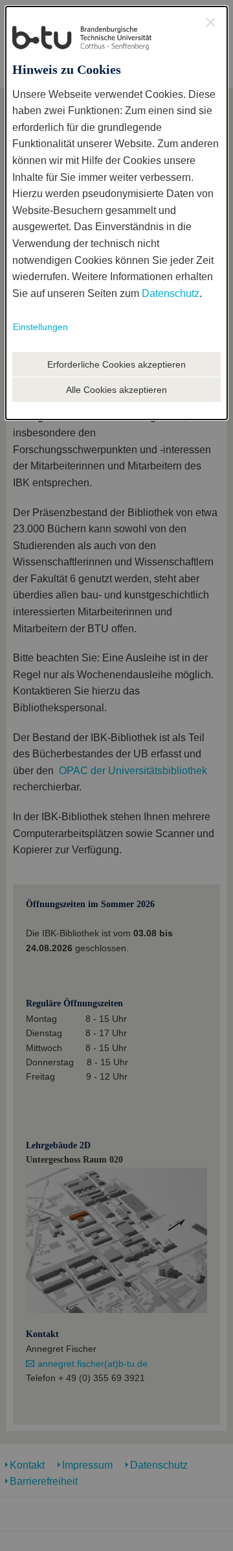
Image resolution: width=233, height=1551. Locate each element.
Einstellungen (40, 327)
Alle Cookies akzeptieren (116, 390)
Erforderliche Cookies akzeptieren (116, 364)
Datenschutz (170, 293)
